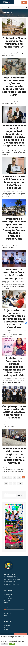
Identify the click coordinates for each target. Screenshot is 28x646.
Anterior (5, 477)
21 (19, 477)
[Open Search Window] (26, 7)
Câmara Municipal (8, 613)
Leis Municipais (7, 611)
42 (14, 483)
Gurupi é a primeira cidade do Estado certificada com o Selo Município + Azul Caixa (14, 412)
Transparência (7, 625)
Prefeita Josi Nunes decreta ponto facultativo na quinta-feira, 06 (14, 42)
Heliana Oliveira (19, 50)
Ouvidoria (6, 629)
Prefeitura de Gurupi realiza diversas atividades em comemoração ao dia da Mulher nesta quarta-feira (14, 367)
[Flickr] (4, 7)
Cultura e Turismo (16, 466)
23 (6, 483)
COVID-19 (6, 602)
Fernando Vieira (20, 191)
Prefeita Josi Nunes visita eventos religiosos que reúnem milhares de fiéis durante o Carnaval (14, 456)
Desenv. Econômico (16, 281)
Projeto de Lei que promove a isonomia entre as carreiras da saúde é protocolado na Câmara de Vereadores (14, 319)
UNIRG (5, 615)
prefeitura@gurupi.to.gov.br (10, 582)
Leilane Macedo (19, 98)
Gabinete (12, 50)
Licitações (6, 627)
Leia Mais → (11, 55)
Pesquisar (7, 493)
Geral (16, 378)
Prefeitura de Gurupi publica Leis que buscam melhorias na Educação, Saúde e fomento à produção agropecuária (14, 228)
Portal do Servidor (8, 598)
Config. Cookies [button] (4, 643)
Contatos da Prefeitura (9, 594)
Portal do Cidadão (8, 596)
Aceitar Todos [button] (11, 643)
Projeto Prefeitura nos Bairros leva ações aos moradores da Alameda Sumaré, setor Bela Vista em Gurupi (14, 86)
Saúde (16, 330)
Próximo (20, 483)
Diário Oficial (7, 600)
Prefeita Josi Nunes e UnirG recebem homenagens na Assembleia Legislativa (14, 182)
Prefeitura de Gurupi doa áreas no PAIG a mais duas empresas (14, 274)
